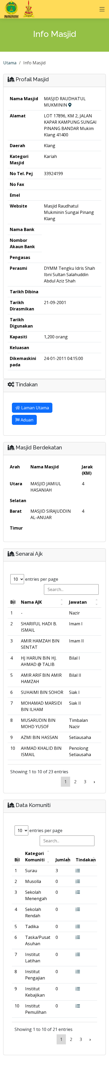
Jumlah (63, 860)
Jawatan (78, 602)
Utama (9, 63)
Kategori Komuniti (35, 857)
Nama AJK (31, 602)
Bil (13, 602)
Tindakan (86, 860)
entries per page (41, 579)
